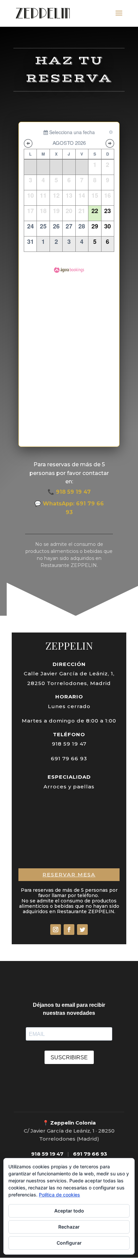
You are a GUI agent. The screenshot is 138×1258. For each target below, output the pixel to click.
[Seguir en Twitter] (82, 929)
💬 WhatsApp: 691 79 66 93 (69, 507)
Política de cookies (59, 1194)
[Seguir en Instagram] (55, 929)
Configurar (69, 1243)
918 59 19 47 (47, 1154)
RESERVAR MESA (69, 874)
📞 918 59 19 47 (69, 492)
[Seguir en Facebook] (69, 929)
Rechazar (69, 1227)
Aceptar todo (69, 1211)
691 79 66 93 (90, 1154)
